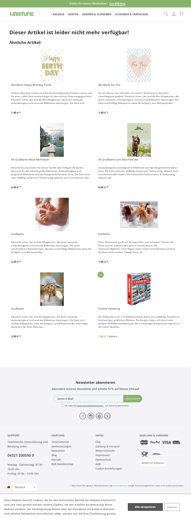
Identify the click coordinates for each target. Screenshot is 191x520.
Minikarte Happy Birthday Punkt (31, 85)
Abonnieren (132, 398)
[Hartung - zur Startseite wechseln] (22, 14)
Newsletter (58, 450)
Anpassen (172, 507)
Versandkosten (120, 485)
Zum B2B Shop (117, 3)
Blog (54, 455)
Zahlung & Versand (108, 446)
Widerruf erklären (153, 463)
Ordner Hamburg (109, 308)
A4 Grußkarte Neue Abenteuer (30, 159)
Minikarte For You (109, 85)
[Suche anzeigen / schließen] (166, 12)
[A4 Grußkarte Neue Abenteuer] (52, 140)
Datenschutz (103, 459)
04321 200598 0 (20, 455)
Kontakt (56, 459)
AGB (98, 464)
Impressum (103, 455)
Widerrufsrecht (105, 450)
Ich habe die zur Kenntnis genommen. (97, 405)
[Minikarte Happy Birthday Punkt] (52, 65)
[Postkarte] (139, 214)
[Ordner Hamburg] (139, 289)
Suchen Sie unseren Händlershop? (88, 3)
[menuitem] (166, 13)
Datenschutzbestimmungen (90, 405)
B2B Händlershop (62, 464)
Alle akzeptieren (145, 507)
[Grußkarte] (52, 214)
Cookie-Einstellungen (109, 468)
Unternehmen (60, 442)
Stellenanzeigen (61, 446)
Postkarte (104, 234)
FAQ (98, 442)
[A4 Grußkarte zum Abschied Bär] (139, 140)
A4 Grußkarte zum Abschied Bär (118, 159)
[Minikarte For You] (139, 65)
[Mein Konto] (174, 13)
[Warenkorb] (181, 13)
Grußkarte (17, 234)
